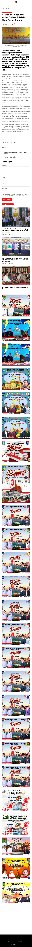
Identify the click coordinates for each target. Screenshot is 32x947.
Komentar (5, 165)
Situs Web (4, 188)
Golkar (4, 147)
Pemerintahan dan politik (7, 11)
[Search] (29, 2)
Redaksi (10, 941)
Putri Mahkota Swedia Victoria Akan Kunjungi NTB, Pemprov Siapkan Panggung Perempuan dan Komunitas (15, 230)
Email (3, 183)
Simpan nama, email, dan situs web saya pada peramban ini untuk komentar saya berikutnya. (15, 195)
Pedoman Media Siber (19, 941)
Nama (4, 177)
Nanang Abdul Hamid (8, 23)
